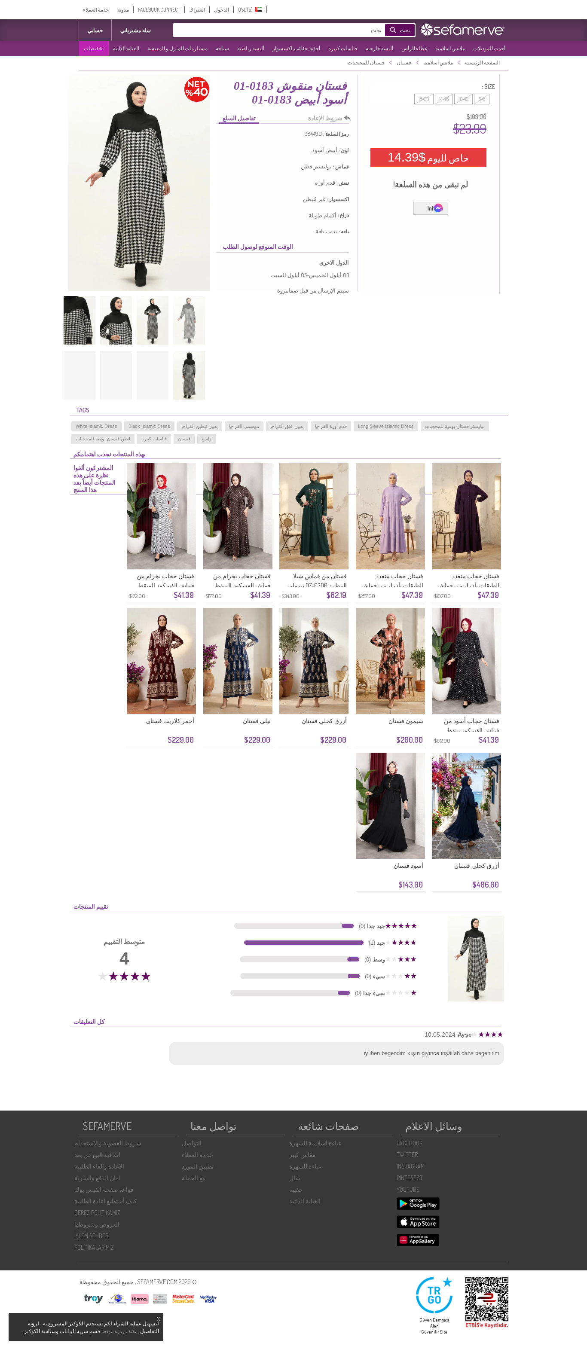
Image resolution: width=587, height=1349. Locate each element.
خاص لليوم (428, 157)
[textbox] (291, 30)
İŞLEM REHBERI (92, 1235)
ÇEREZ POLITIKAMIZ (97, 1212)
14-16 (444, 99)
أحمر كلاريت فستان (170, 720)
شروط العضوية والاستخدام (107, 1143)
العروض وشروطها (96, 1224)
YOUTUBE (408, 1189)
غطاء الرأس (414, 48)
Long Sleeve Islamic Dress (386, 426)
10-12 (463, 99)
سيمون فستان (405, 720)
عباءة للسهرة (305, 1166)
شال (294, 1177)
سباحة (222, 48)
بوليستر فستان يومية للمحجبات (455, 426)
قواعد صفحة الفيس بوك (104, 1189)
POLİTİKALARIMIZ (94, 1247)
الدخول (221, 9)
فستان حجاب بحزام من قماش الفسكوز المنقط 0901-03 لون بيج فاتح (165, 585)
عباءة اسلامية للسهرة (315, 1143)
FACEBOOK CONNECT (159, 9)
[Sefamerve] (464, 29)
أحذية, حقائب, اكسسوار (296, 48)
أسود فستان (408, 865)
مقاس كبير (302, 1154)
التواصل (192, 1143)
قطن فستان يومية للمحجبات (103, 438)
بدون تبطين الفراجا (199, 426)
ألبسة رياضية (250, 48)
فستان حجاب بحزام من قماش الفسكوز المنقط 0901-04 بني (242, 585)
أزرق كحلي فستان (324, 720)
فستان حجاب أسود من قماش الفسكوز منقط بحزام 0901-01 (471, 730)
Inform (435, 208)
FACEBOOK (409, 1143)
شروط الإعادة (325, 118)
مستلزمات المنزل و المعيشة (177, 48)
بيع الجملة (194, 1177)
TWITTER (407, 1154)
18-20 (424, 99)
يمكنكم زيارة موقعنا (120, 1331)
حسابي (95, 30)
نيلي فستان (257, 720)
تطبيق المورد (198, 1166)
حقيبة (296, 1189)
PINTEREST (410, 1177)
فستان (184, 438)
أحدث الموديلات (489, 48)
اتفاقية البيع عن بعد (97, 1154)
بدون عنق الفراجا (287, 426)
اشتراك (197, 9)
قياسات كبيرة (343, 48)
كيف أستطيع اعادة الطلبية (105, 1201)
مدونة (123, 9)
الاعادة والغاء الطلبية (99, 1166)
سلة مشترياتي (135, 30)
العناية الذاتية (126, 48)
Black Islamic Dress (149, 426)
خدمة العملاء (96, 9)
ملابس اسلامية (450, 48)
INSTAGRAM (411, 1166)
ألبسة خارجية (379, 48)
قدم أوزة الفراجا (331, 426)
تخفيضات (94, 48)
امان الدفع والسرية (97, 1177)
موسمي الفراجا (244, 426)
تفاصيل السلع (239, 118)
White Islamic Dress (96, 426)
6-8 (481, 99)
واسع (206, 438)
